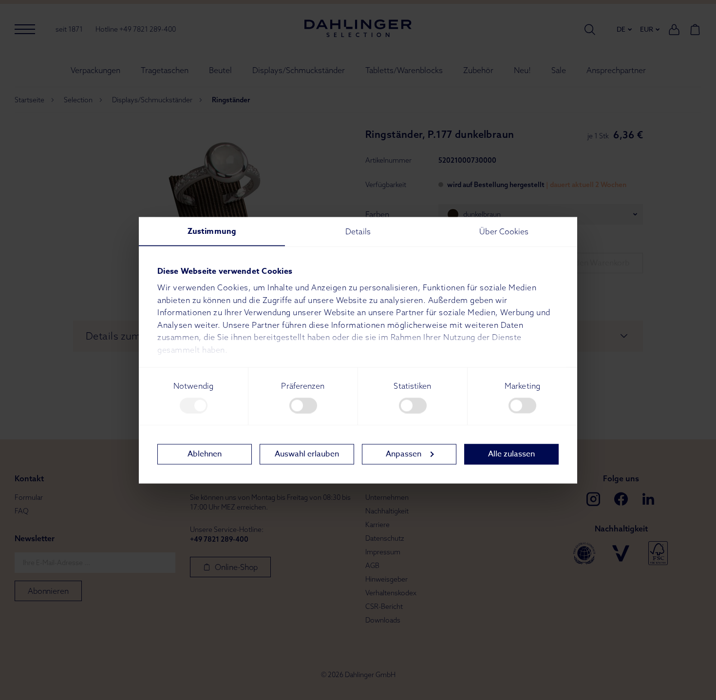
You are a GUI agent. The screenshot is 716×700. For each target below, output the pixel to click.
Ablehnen (205, 454)
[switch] (303, 405)
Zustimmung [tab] (212, 231)
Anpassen (403, 454)
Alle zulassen (511, 454)
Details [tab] (358, 231)
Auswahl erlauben (307, 454)
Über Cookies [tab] (503, 231)
